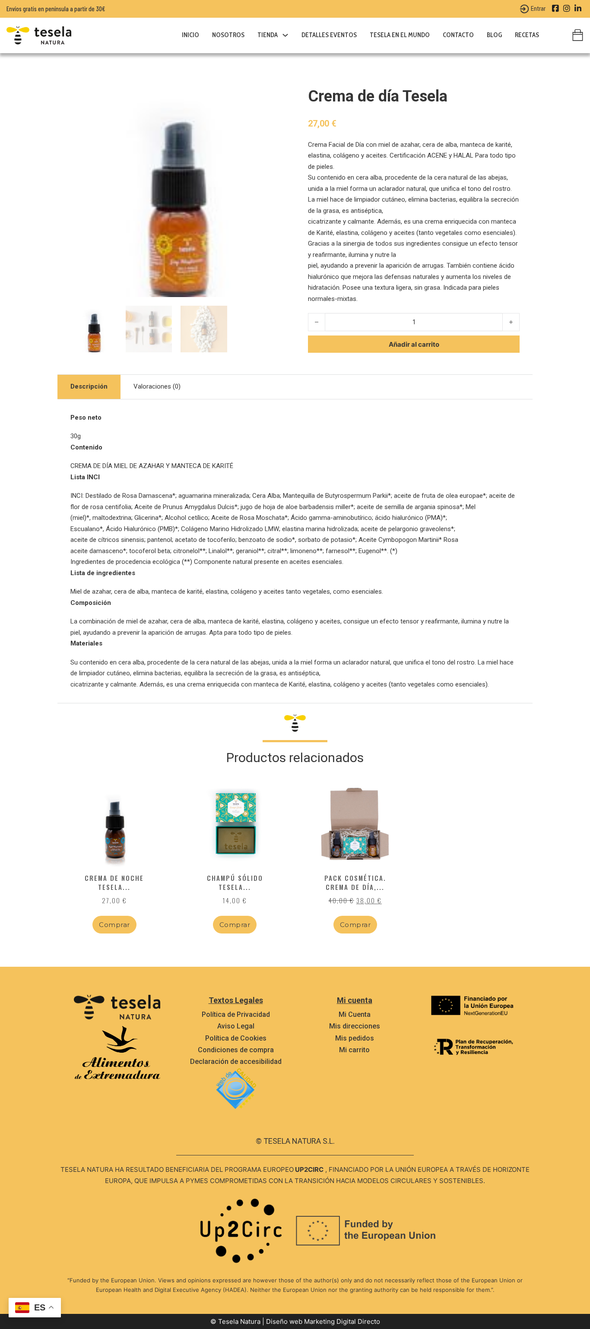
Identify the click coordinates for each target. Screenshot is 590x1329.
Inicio (190, 35)
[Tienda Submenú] (285, 35)
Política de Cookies (235, 1038)
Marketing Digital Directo (342, 1321)
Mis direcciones (354, 1026)
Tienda (267, 35)
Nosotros (228, 35)
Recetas (527, 35)
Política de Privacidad (236, 1014)
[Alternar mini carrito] (578, 35)
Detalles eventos (329, 35)
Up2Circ (309, 1169)
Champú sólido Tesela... (235, 882)
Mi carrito (354, 1050)
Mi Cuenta (355, 1014)
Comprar (114, 925)
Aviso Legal (235, 1026)
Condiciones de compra (236, 1050)
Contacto (458, 35)
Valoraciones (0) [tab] (157, 386)
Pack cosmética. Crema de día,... (355, 882)
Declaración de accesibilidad (236, 1061)
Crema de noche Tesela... (114, 882)
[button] (270, 97)
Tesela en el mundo (400, 35)
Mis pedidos (354, 1038)
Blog (494, 35)
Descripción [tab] (89, 386)
